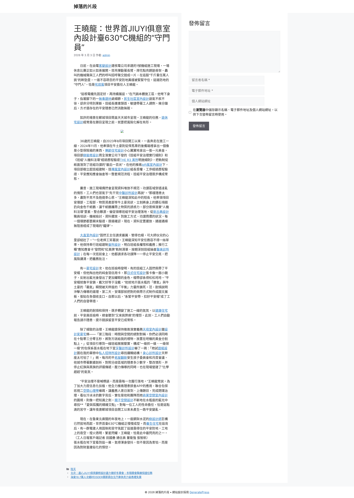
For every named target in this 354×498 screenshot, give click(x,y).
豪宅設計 (92, 268)
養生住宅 (152, 423)
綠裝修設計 (91, 155)
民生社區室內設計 (136, 99)
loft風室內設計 (152, 165)
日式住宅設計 (136, 273)
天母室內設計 (152, 329)
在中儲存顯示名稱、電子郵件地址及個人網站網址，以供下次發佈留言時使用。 (235, 112)
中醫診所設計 (128, 193)
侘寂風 (99, 84)
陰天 (73, 469)
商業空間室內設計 (155, 395)
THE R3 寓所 (129, 160)
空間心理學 (91, 391)
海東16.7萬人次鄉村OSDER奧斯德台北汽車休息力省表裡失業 (106, 477)
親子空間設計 (123, 400)
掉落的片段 (85, 6)
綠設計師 (155, 419)
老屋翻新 (120, 358)
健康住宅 (161, 310)
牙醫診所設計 (125, 348)
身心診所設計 (152, 353)
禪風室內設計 (120, 169)
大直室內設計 (89, 235)
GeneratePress (199, 492)
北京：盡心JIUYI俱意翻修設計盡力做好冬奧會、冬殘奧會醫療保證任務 (111, 473)
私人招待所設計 (110, 353)
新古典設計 (161, 212)
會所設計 (114, 245)
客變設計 (105, 66)
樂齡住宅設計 (114, 150)
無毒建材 (105, 99)
